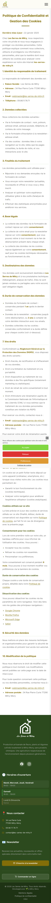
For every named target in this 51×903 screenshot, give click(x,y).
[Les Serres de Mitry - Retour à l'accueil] (5, 4)
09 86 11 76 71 (12, 828)
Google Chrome (12, 610)
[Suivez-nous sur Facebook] (22, 764)
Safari (8, 624)
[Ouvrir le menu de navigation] (46, 4)
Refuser (25, 454)
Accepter (25, 447)
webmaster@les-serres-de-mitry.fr (28, 96)
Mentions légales (26, 893)
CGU (25, 899)
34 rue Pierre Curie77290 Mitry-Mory (13, 821)
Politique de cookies (24, 465)
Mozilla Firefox (12, 615)
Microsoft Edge (12, 619)
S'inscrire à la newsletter (27, 863)
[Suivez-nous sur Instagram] (29, 764)
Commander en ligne (27, 877)
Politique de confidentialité (25, 896)
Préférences (25, 461)
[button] (47, 438)
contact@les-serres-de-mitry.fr (19, 833)
